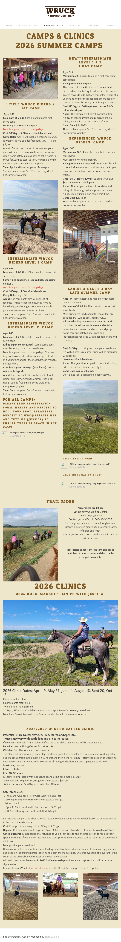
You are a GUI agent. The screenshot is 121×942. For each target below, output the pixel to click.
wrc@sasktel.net (39, 868)
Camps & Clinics (53, 25)
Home (9, 25)
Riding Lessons (28, 25)
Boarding (76, 25)
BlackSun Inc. (52, 936)
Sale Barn (94, 25)
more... (111, 25)
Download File (17, 436)
